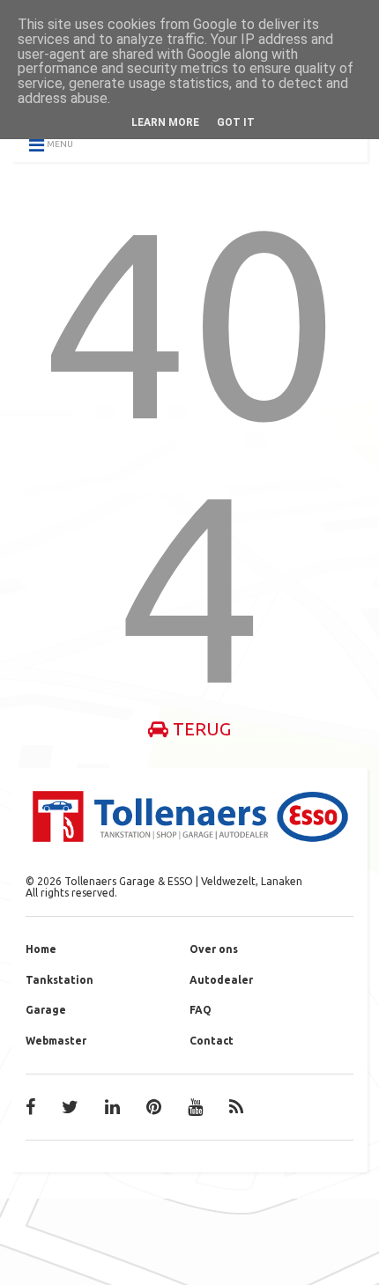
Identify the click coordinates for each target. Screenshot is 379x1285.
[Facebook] (30, 1107)
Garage (46, 1009)
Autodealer (221, 980)
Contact (212, 1040)
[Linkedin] (112, 1107)
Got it (236, 122)
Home (41, 949)
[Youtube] (195, 1107)
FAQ (201, 1009)
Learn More (165, 122)
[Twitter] (70, 1107)
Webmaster (56, 1040)
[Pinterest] (153, 1107)
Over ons (214, 949)
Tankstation (59, 980)
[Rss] (236, 1107)
